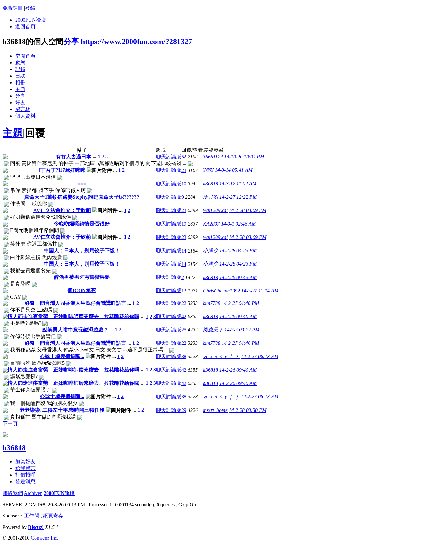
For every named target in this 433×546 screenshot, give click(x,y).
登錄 (30, 8)
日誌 (20, 76)
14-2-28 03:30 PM (247, 410)
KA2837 (211, 224)
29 (183, 410)
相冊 (20, 82)
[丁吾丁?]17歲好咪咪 (62, 170)
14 (183, 251)
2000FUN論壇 (30, 19)
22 (183, 303)
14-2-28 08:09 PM (247, 210)
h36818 (210, 183)
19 (183, 224)
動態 (20, 62)
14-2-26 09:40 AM (238, 316)
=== (82, 183)
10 (183, 183)
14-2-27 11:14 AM (259, 290)
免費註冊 (13, 8)
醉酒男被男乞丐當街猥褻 (82, 277)
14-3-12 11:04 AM (237, 183)
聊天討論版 (168, 156)
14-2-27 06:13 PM (259, 356)
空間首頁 (25, 56)
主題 (20, 89)
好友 (20, 102)
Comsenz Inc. (44, 538)
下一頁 (10, 423)
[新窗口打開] (5, 157)
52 (183, 156)
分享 (71, 41)
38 (183, 356)
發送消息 (25, 481)
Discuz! (36, 527)
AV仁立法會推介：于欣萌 (62, 210)
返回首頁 (25, 26)
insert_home (215, 410)
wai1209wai (215, 210)
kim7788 (211, 303)
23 (183, 170)
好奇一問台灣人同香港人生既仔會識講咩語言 (75, 303)
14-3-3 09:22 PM (241, 329)
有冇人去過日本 (73, 156)
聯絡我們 (13, 493)
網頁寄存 (53, 515)
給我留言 (25, 468)
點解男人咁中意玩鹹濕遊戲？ (75, 329)
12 (183, 290)
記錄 (20, 69)
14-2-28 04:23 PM (238, 250)
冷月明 (210, 197)
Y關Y (208, 170)
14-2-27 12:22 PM (238, 197)
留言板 (22, 109)
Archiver (33, 493)
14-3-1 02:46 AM (238, 224)
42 (183, 316)
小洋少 (210, 250)
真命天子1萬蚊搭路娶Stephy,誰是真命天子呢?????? (81, 197)
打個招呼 (25, 475)
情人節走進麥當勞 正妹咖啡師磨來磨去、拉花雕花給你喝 (73, 316)
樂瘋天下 (213, 329)
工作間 (31, 515)
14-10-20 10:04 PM (244, 156)
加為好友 (25, 461)
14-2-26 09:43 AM (238, 277)
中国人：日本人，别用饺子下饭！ (82, 250)
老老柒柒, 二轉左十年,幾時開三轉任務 (62, 410)
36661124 (213, 156)
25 (183, 329)
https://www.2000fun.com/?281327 (136, 41)
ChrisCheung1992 (221, 290)
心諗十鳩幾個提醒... (62, 356)
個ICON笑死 (82, 290)
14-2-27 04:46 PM (240, 303)
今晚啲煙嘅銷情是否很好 (82, 223)
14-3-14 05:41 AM (233, 170)
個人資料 (25, 116)
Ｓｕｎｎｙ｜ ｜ (221, 356)
